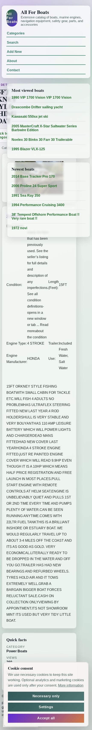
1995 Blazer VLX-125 (28, 149)
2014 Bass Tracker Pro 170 (33, 176)
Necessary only (46, 696)
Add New (14, 52)
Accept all (46, 718)
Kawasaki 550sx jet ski (30, 116)
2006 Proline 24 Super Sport (34, 186)
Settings (46, 707)
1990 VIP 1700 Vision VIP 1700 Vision (41, 97)
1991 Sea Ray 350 (26, 195)
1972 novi (19, 228)
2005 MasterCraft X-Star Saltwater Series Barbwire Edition (44, 128)
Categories (16, 33)
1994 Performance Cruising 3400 (38, 205)
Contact (13, 70)
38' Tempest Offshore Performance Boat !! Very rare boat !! (45, 216)
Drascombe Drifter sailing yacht (37, 107)
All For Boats (11, 18)
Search (12, 42)
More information (70, 685)
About (12, 61)
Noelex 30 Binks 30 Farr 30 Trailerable (42, 139)
